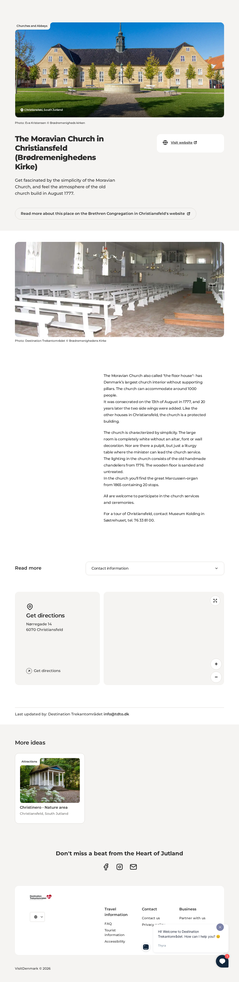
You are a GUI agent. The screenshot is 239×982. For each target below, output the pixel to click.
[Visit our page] (120, 867)
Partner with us (192, 918)
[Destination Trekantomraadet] (41, 897)
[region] (164, 638)
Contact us (151, 918)
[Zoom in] (216, 664)
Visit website (182, 142)
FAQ (108, 924)
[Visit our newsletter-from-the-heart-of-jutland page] (133, 867)
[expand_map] (215, 600)
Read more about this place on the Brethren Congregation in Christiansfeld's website (103, 213)
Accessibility (115, 941)
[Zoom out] (216, 677)
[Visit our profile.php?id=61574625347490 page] (106, 867)
